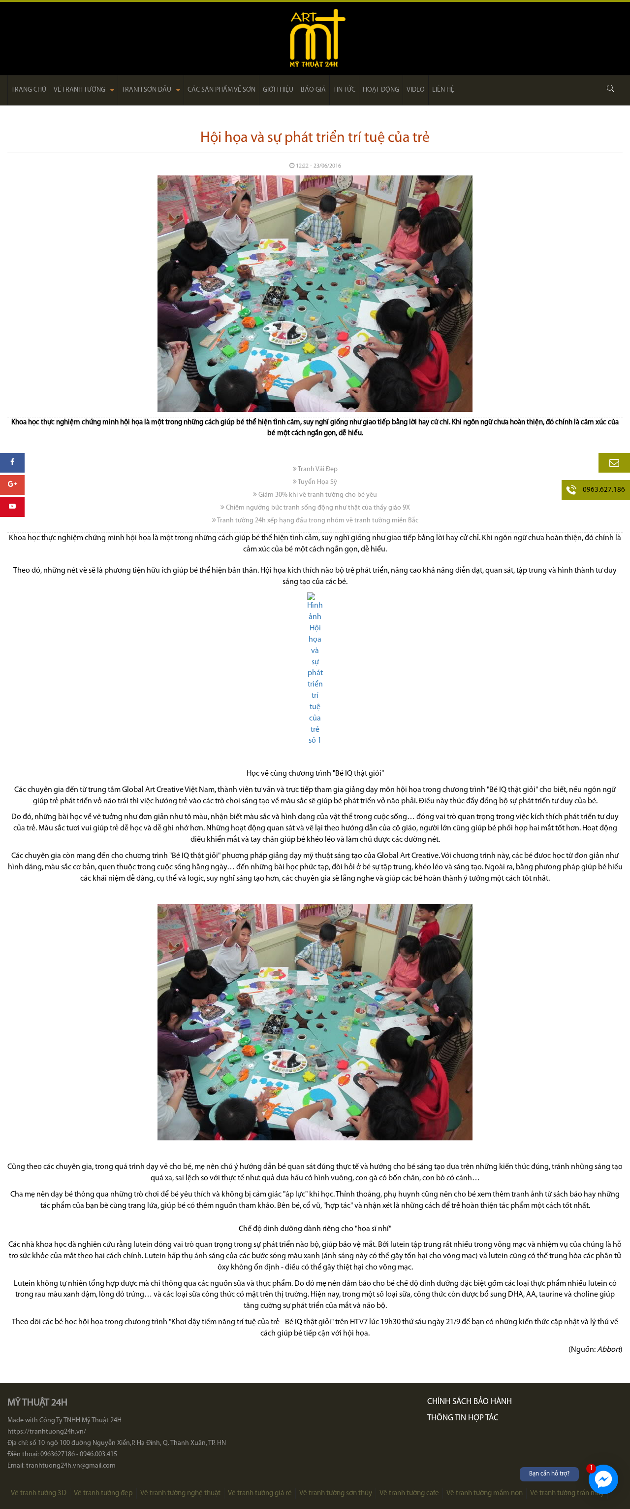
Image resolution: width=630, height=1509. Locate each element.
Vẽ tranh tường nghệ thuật (180, 1493)
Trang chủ (28, 90)
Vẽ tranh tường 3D (38, 1493)
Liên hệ (443, 90)
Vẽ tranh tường (79, 90)
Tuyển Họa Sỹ (317, 482)
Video (416, 90)
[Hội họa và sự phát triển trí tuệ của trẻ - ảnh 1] (315, 670)
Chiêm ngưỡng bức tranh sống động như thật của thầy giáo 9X (317, 508)
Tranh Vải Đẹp (317, 469)
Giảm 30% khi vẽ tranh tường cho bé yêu (317, 495)
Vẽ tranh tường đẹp (103, 1493)
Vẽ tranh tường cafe (409, 1493)
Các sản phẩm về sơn (221, 90)
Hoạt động (381, 90)
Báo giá (313, 90)
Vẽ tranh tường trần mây (567, 1493)
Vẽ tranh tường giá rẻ (260, 1493)
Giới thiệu (278, 90)
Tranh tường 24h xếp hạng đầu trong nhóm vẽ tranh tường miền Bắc (317, 520)
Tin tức (344, 90)
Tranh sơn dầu (146, 90)
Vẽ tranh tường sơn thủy (335, 1493)
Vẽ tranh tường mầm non (484, 1493)
